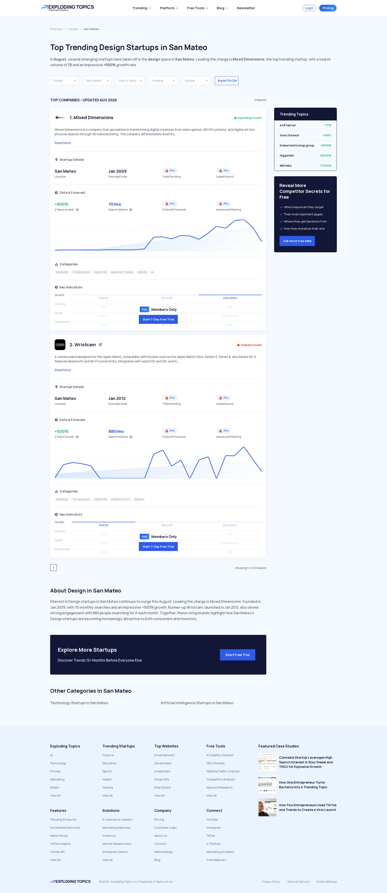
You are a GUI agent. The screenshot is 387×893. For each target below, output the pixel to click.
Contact (160, 844)
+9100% (325, 145)
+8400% (325, 155)
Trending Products (63, 819)
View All (55, 795)
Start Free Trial (238, 655)
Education (109, 763)
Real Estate (162, 787)
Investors (109, 836)
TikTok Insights (60, 844)
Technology (58, 763)
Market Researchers (116, 844)
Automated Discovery (65, 827)
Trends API (57, 852)
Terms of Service (298, 882)
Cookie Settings (326, 882)
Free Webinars (216, 860)
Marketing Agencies (116, 827)
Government (163, 763)
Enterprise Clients (114, 852)
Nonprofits (161, 779)
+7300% (325, 166)
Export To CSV (227, 81)
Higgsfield (287, 155)
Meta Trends (59, 836)
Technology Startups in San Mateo (79, 702)
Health (107, 779)
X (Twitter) (213, 844)
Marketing (57, 779)
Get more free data (297, 241)
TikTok (210, 836)
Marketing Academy (220, 852)
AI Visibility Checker (220, 755)
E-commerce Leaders (117, 819)
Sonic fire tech (289, 135)
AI (51, 755)
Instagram (213, 827)
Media (54, 787)
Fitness (55, 771)
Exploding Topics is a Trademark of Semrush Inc (142, 882)
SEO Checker (215, 763)
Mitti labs (286, 166)
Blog (157, 860)
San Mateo (65, 171)
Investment (162, 771)
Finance (108, 755)
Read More (63, 143)
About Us (160, 836)
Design (73, 29)
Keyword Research (219, 787)
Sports (107, 771)
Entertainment (164, 755)
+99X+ (327, 135)
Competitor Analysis (220, 779)
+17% (328, 125)
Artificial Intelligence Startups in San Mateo (197, 702)
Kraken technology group (297, 145)
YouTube (212, 819)
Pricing (327, 8)
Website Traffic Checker (223, 771)
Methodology (163, 852)
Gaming (107, 787)
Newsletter (246, 8)
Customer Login (165, 827)
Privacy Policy (271, 882)
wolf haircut (288, 125)
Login (309, 8)
